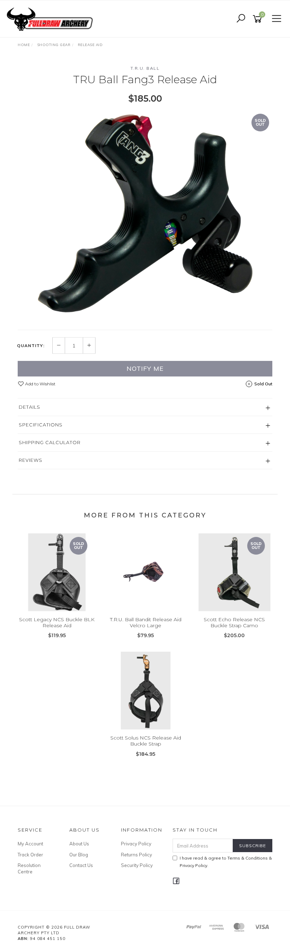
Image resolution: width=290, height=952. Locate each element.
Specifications (41, 424)
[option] (145, 216)
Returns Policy (136, 854)
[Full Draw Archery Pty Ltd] (51, 18)
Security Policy (137, 865)
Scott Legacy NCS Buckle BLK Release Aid (56, 622)
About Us (79, 843)
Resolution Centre (29, 868)
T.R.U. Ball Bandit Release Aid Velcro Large (145, 622)
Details (29, 407)
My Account (30, 843)
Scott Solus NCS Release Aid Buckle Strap (145, 741)
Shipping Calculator (50, 442)
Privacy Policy (136, 843)
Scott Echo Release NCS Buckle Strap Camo (234, 622)
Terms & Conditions (247, 858)
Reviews (30, 460)
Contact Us (81, 865)
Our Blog (78, 854)
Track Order (30, 854)
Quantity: (31, 346)
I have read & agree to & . (226, 861)
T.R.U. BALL (145, 68)
